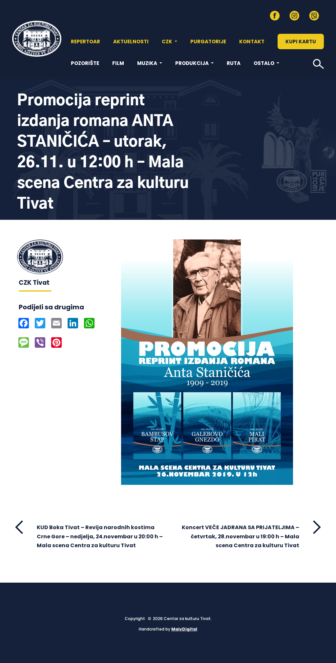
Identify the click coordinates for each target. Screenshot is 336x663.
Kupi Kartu (300, 41)
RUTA (234, 63)
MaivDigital (184, 629)
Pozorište (85, 63)
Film (118, 63)
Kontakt (251, 41)
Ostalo (264, 63)
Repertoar (85, 41)
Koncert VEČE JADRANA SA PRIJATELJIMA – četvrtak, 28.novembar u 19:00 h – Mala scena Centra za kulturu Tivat (240, 536)
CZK (167, 41)
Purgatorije (208, 41)
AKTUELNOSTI (131, 41)
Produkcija (192, 63)
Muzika (147, 63)
